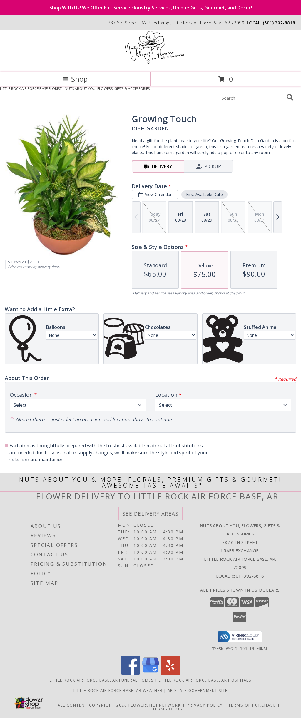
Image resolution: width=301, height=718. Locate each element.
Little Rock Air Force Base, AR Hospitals (205, 680)
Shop (79, 79)
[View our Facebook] (130, 673)
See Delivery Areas (151, 513)
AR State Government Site (198, 690)
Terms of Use (169, 709)
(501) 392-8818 (279, 23)
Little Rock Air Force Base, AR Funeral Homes (102, 680)
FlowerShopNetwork (154, 705)
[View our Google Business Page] (150, 673)
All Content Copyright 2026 (92, 705)
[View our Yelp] (170, 673)
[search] (290, 97)
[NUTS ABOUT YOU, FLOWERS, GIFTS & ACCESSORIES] (150, 63)
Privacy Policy (205, 705)
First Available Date (204, 194)
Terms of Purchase (252, 705)
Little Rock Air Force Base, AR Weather (118, 690)
